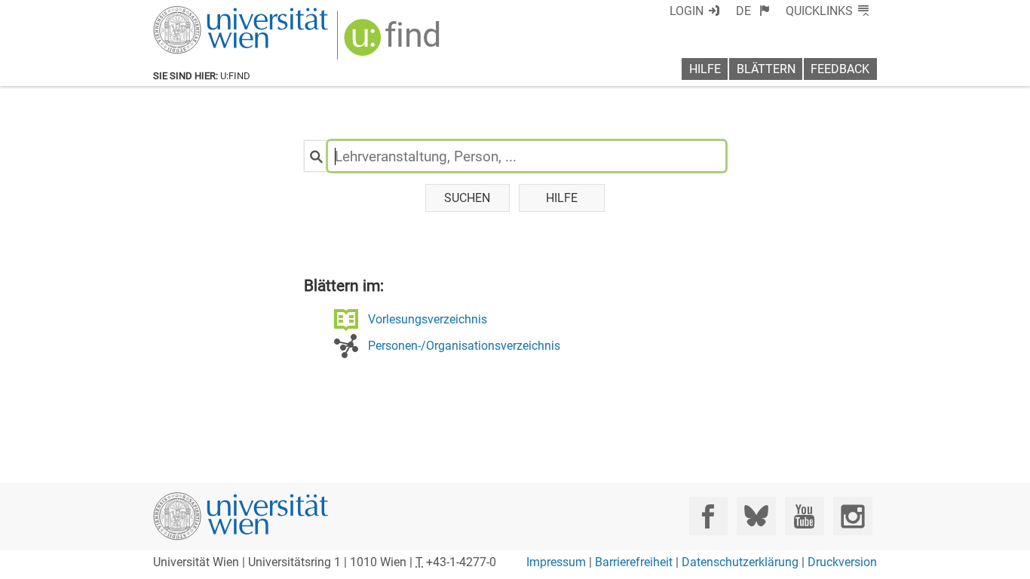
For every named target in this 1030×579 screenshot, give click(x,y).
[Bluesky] (756, 516)
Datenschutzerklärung (740, 562)
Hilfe (705, 69)
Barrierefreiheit (634, 562)
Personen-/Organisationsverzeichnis (464, 346)
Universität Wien (205, 13)
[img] (394, 42)
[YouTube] (804, 516)
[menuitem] (752, 11)
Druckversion (842, 562)
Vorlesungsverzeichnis (427, 319)
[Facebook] (708, 516)
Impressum (556, 562)
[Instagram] (852, 516)
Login (687, 11)
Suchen (467, 198)
